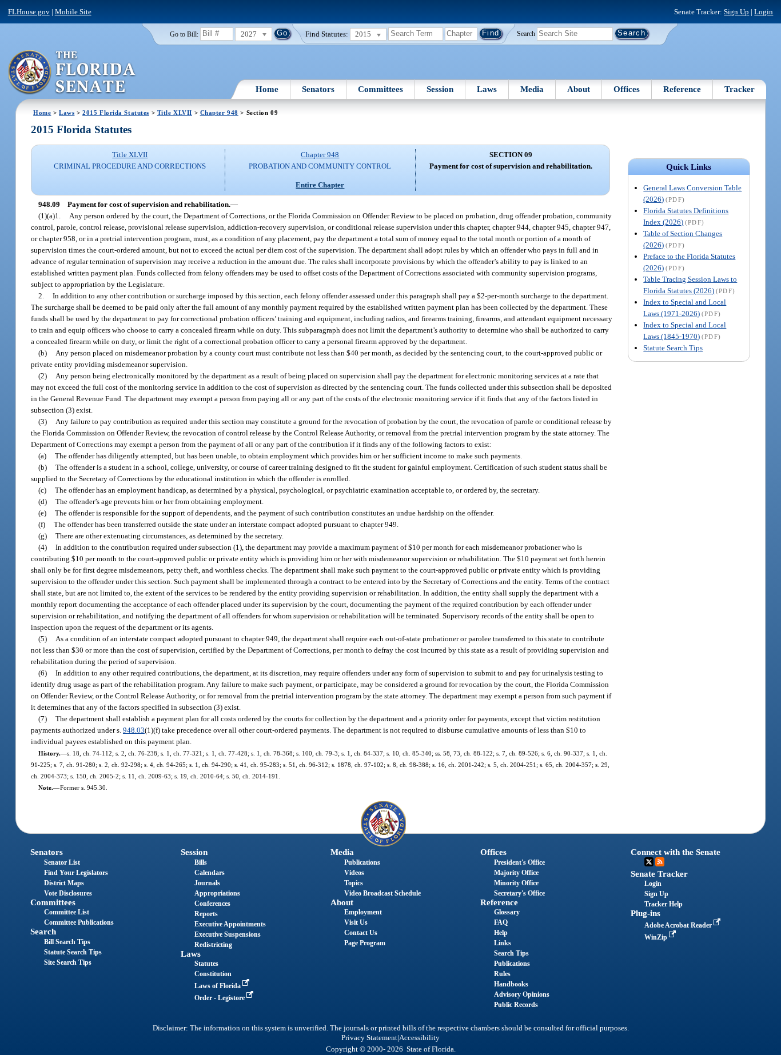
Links (502, 943)
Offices (626, 89)
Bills (200, 862)
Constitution (213, 974)
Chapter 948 (219, 112)
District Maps (64, 883)
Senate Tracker (659, 873)
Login (763, 11)
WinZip (656, 937)
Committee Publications (79, 922)
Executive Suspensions (227, 934)
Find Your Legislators (76, 873)
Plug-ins (645, 913)
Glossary (507, 912)
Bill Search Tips (67, 942)
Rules (502, 974)
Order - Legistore (220, 998)
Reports (206, 914)
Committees (380, 89)
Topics (353, 883)
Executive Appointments (230, 924)
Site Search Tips (67, 962)
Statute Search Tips (673, 347)
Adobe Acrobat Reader (679, 925)
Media (532, 89)
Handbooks (511, 984)
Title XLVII (174, 112)
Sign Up (736, 11)
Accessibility (419, 1038)
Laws (487, 89)
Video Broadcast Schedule (382, 893)
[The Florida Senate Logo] (72, 72)
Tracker (739, 89)
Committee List (66, 912)
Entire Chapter (320, 185)
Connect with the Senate (675, 852)
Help (501, 933)
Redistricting (213, 945)
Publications (362, 862)
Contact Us (360, 933)
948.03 (134, 730)
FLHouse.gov (29, 11)
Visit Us (356, 922)
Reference (682, 89)
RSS (659, 861)
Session (440, 89)
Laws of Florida (218, 986)
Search (526, 33)
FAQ (501, 922)
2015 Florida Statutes (115, 112)
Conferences (212, 904)
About (578, 89)
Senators (318, 89)
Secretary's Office (519, 893)
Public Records (516, 1005)
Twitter (649, 861)
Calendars (209, 873)
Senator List (62, 862)
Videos (354, 873)
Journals (207, 883)
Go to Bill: (184, 34)
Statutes (206, 964)
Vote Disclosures (68, 893)
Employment (363, 912)
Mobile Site (73, 11)
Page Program (364, 943)
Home (267, 89)
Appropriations (217, 893)
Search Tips (511, 953)
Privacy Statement (369, 1038)
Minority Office (516, 883)
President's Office (519, 862)
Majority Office (516, 873)
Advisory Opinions (521, 994)
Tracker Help (663, 904)
